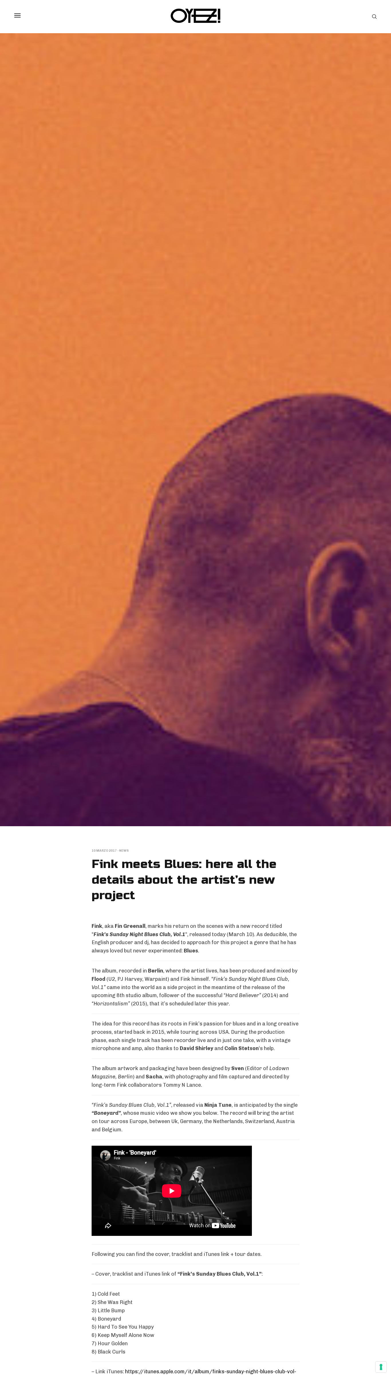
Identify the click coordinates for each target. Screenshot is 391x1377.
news (124, 851)
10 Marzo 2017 (104, 851)
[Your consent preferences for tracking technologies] (381, 1367)
